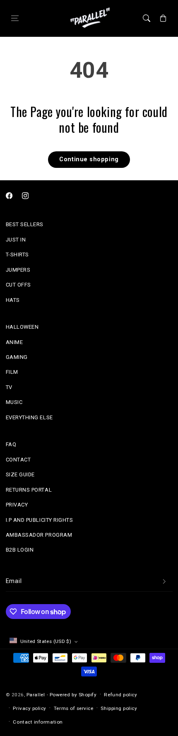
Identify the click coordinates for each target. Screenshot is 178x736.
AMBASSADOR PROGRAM (39, 535)
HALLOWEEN (22, 327)
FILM (12, 372)
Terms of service (74, 708)
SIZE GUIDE (20, 474)
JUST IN (16, 240)
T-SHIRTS (17, 254)
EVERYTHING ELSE (29, 417)
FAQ (11, 444)
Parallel (35, 695)
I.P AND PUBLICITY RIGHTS (39, 520)
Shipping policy (119, 708)
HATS (13, 300)
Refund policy (120, 695)
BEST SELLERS (24, 224)
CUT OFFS (18, 285)
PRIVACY (17, 505)
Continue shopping (88, 159)
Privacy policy (29, 708)
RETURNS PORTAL (29, 490)
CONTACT (18, 459)
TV (9, 387)
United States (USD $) (46, 641)
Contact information (38, 722)
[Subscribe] (164, 581)
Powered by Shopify (73, 695)
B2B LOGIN (20, 550)
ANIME (14, 342)
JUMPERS (18, 270)
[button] (15, 18)
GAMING (17, 357)
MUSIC (14, 402)
